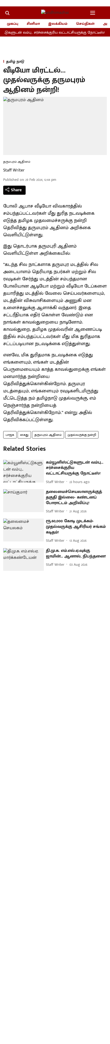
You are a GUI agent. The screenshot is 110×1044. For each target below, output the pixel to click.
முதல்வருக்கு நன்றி (82, 434)
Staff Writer (14, 170)
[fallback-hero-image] (23, 471)
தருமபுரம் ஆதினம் (48, 434)
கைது (24, 434)
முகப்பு (12, 23)
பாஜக (10, 434)
